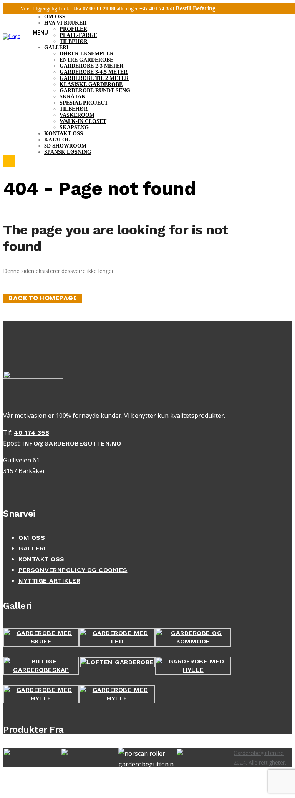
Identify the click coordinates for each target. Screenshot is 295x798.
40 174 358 (31, 432)
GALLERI (32, 548)
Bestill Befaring (195, 8)
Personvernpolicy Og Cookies (73, 570)
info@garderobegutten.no (71, 443)
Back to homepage (42, 298)
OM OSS (31, 537)
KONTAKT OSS (41, 559)
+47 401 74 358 (156, 9)
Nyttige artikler (49, 580)
